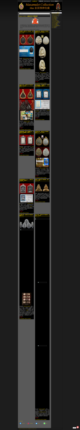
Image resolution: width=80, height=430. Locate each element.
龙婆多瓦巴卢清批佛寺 (26, 58)
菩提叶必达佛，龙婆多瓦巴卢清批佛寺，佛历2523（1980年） (26, 85)
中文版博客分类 (34, 1)
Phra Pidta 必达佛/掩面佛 (55, 25)
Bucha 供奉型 (54, 16)
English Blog (56, 10)
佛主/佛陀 (37, 201)
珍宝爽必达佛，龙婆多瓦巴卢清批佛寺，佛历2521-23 (26, 215)
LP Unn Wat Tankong (55, 15)
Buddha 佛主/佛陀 (54, 17)
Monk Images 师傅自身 (55, 22)
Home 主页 (52, 10)
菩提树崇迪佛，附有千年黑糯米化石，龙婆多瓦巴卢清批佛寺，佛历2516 (26, 132)
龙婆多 (31, 206)
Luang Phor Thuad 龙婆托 (55, 21)
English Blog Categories (26, 1)
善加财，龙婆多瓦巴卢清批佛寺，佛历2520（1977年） (42, 180)
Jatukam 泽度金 (54, 18)
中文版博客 (60, 10)
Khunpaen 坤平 (54, 19)
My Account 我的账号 (54, 1)
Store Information (47, 1)
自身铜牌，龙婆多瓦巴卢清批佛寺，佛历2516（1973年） (26, 32)
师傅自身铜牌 (22, 68)
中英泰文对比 (41, 1)
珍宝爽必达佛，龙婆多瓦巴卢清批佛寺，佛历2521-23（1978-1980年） (42, 32)
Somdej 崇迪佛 (54, 26)
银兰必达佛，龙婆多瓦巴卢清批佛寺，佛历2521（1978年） (42, 215)
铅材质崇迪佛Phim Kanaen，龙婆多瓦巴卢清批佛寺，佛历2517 (26, 180)
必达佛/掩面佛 (38, 83)
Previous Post (21, 421)
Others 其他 (53, 27)
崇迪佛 (37, 119)
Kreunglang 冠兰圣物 (55, 20)
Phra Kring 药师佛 (54, 23)
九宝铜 (27, 122)
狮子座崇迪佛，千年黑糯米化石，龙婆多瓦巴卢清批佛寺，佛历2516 (42, 85)
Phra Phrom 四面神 (54, 24)
